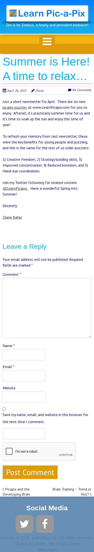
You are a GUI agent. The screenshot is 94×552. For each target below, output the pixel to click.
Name (9, 345)
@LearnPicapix (15, 188)
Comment (12, 274)
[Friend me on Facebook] (45, 523)
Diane (40, 90)
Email (8, 366)
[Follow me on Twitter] (24, 523)
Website (9, 387)
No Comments (81, 90)
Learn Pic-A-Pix (44, 537)
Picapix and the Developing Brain (16, 492)
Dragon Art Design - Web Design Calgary (48, 543)
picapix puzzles (15, 107)
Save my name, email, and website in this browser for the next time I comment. (45, 418)
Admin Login (47, 549)
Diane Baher (12, 217)
